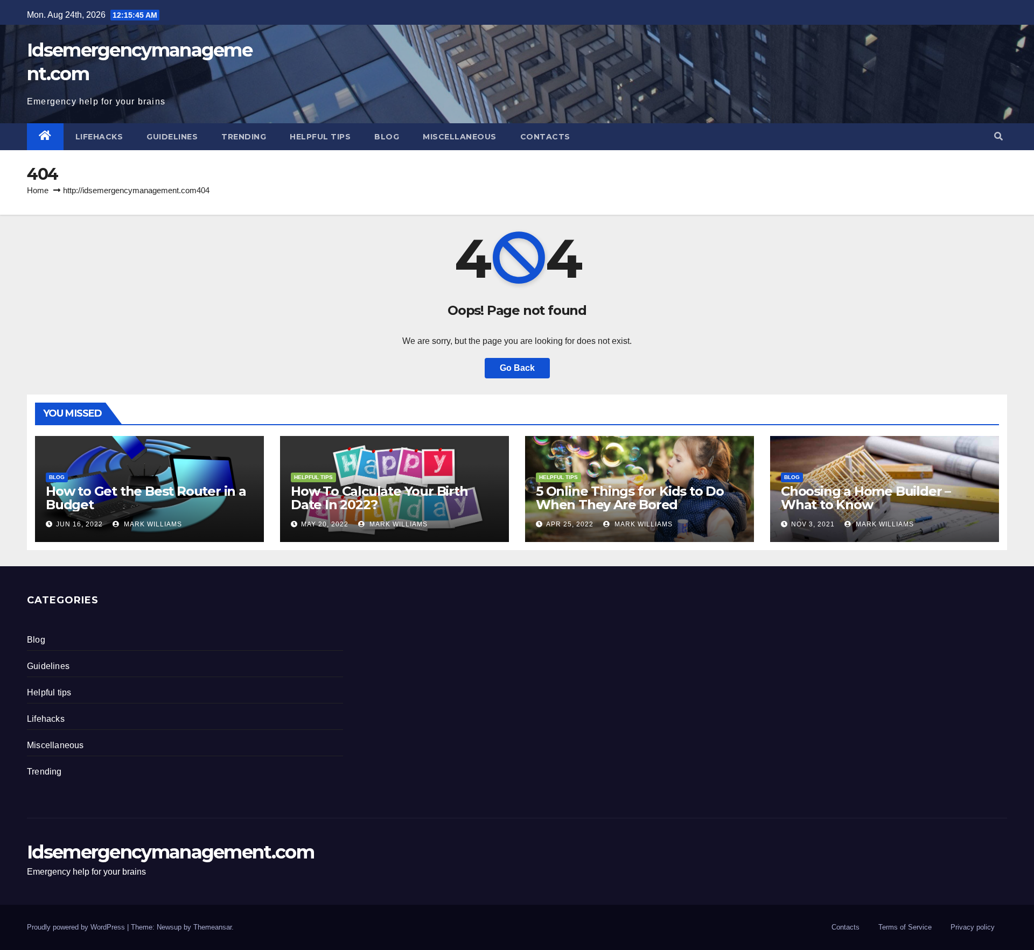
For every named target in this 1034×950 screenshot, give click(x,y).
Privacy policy (973, 927)
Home (37, 190)
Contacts (545, 137)
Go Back (517, 367)
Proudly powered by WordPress (77, 927)
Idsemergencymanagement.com (170, 852)
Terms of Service (905, 927)
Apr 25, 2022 (569, 524)
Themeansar (212, 927)
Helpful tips (320, 137)
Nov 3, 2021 (813, 524)
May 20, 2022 (324, 524)
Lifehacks (99, 137)
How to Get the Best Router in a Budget (146, 497)
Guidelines (172, 137)
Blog (386, 137)
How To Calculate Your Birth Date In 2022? (379, 497)
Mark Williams (152, 524)
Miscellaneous (460, 137)
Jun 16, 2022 (79, 524)
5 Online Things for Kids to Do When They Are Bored (630, 497)
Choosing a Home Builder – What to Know (866, 497)
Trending (243, 137)
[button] (998, 136)
